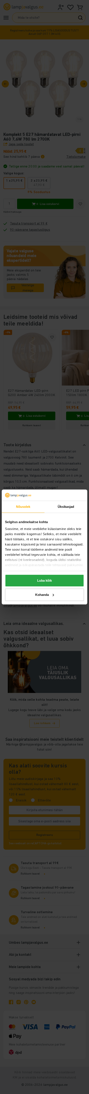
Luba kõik (44, 580)
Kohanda (42, 595)
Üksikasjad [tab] (66, 506)
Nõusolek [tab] (23, 506)
